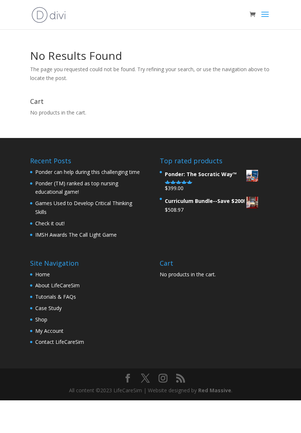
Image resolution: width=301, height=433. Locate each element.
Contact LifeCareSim (59, 341)
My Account (49, 330)
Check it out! (50, 223)
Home (42, 274)
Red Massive (214, 390)
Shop (41, 319)
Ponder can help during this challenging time (87, 171)
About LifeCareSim (57, 285)
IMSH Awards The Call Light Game (76, 234)
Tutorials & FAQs (55, 296)
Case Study (48, 308)
